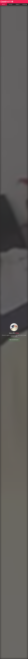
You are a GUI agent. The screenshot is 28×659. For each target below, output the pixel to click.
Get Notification (14, 339)
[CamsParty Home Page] (7, 1)
